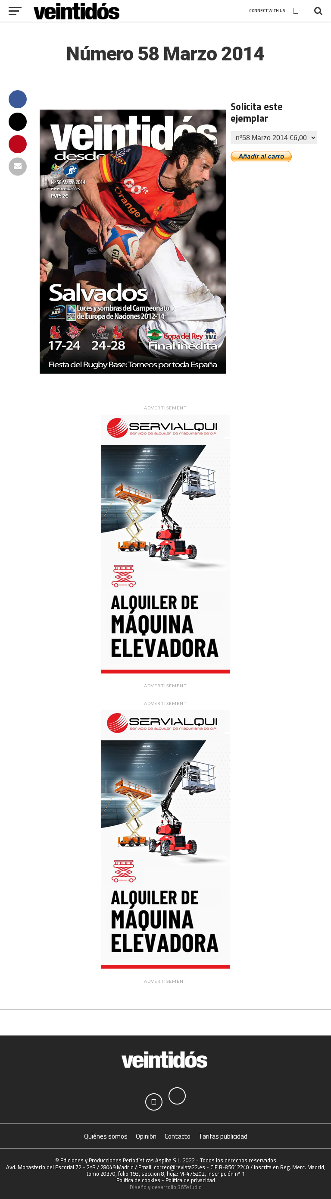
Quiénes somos (106, 1136)
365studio (190, 1187)
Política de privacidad (190, 1180)
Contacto (177, 1136)
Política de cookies (138, 1180)
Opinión (146, 1136)
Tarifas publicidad (223, 1136)
